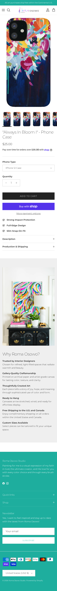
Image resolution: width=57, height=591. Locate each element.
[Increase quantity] (17, 183)
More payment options (28, 213)
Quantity (7, 176)
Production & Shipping (15, 246)
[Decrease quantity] (5, 183)
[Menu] (3, 10)
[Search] (10, 10)
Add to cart (28, 196)
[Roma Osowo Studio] (28, 10)
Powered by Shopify (34, 580)
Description (8, 239)
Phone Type (9, 161)
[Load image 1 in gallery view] (28, 62)
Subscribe (28, 540)
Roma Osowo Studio (17, 580)
